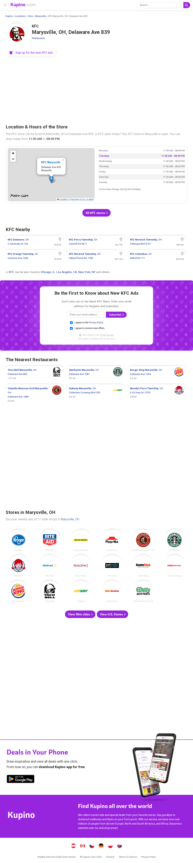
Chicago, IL (48, 272)
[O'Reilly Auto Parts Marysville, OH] (143, 592)
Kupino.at (73, 846)
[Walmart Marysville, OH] (50, 566)
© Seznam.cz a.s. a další (80, 199)
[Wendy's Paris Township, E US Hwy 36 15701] (156, 395)
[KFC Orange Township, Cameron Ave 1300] (34, 256)
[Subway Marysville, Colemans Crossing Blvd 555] (95, 395)
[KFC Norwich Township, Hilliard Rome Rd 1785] (95, 256)
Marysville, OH (70, 519)
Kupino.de (101, 846)
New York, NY (86, 272)
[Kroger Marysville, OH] (19, 541)
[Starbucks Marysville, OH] (174, 541)
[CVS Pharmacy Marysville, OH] (174, 566)
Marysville (40, 16)
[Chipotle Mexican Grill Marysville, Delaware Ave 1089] (34, 395)
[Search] (186, 5)
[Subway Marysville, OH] (81, 592)
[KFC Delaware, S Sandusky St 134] (34, 242)
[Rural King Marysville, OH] (81, 566)
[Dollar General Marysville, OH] (81, 541)
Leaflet (63, 199)
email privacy (107, 335)
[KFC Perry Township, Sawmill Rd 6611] (95, 242)
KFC (11, 272)
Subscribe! (115, 314)
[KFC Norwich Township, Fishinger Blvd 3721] (156, 242)
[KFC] (17, 34)
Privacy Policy (96, 322)
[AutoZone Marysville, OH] (112, 592)
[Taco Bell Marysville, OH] (50, 592)
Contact (110, 856)
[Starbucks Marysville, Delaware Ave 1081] (95, 374)
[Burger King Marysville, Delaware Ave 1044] (156, 374)
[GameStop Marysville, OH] (143, 566)
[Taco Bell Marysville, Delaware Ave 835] (34, 374)
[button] (31, 53)
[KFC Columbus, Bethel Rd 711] (156, 256)
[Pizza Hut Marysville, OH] (112, 541)
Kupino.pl (110, 846)
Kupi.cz (92, 846)
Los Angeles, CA (66, 272)
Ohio (30, 16)
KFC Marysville (50, 162)
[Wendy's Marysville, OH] (19, 566)
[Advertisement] (96, 89)
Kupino (9, 16)
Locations (20, 16)
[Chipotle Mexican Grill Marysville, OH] (143, 541)
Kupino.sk (120, 846)
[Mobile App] (20, 779)
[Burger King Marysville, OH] (19, 592)
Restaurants (38, 38)
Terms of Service (128, 856)
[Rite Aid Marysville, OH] (50, 541)
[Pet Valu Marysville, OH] (112, 566)
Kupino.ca (83, 846)
